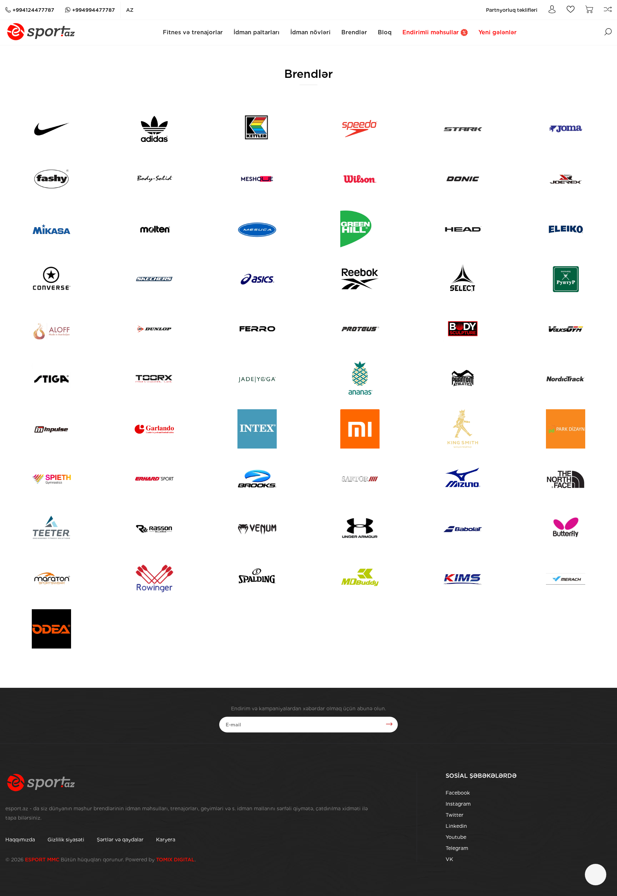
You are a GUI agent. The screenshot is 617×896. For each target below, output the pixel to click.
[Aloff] (51, 329)
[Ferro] (257, 329)
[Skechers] (154, 279)
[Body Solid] (154, 179)
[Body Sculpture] (463, 329)
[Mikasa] (51, 229)
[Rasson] (154, 529)
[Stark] (463, 129)
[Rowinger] (154, 579)
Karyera (165, 839)
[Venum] (257, 529)
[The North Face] (566, 479)
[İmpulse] (51, 429)
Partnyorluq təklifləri (511, 10)
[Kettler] (257, 129)
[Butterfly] (566, 529)
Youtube (456, 837)
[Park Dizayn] (566, 429)
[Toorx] (154, 379)
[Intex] (257, 429)
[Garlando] (154, 429)
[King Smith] (463, 429)
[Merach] (566, 579)
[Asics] (257, 279)
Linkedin (456, 826)
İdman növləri (310, 32)
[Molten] (154, 229)
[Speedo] (360, 129)
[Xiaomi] (360, 429)
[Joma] (566, 129)
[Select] (463, 279)
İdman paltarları (257, 32)
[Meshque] (257, 179)
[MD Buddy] (360, 579)
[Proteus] (360, 329)
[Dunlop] (154, 329)
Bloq (385, 32)
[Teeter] (51, 529)
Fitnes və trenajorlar (193, 32)
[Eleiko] (566, 229)
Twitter (454, 815)
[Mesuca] (257, 229)
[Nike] (51, 129)
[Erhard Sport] (154, 479)
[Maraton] (51, 579)
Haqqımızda (20, 839)
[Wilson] (360, 179)
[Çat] (595, 874)
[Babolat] (463, 529)
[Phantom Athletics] (463, 379)
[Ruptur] (566, 279)
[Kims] (463, 579)
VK (449, 859)
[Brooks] (257, 479)
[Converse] (51, 279)
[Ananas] (360, 379)
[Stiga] (51, 379)
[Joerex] (566, 179)
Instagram (458, 804)
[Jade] (257, 379)
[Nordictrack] (566, 379)
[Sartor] (360, 479)
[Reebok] (360, 279)
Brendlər (354, 32)
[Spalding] (257, 579)
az (130, 10)
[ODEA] (51, 629)
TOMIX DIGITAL (175, 859)
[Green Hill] (360, 229)
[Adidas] (154, 129)
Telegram (457, 848)
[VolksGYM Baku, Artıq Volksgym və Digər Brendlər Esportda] (566, 329)
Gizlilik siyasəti (65, 839)
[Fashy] (51, 179)
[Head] (463, 229)
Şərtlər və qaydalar (120, 839)
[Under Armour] (360, 529)
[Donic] (463, 179)
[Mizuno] (463, 479)
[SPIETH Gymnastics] (51, 479)
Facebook (458, 793)
